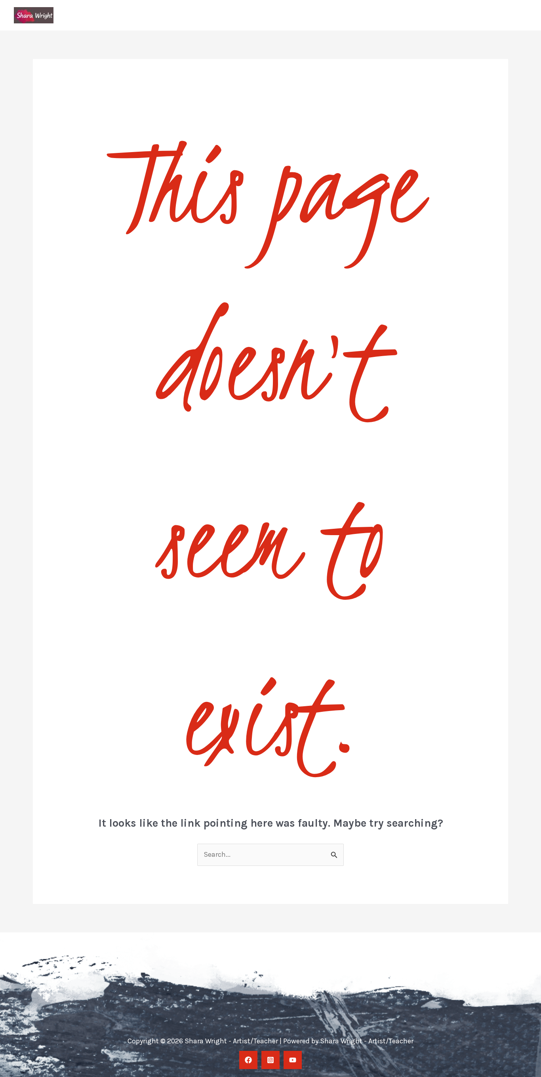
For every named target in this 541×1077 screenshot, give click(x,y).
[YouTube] (293, 1060)
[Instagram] (270, 1060)
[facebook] (248, 1060)
